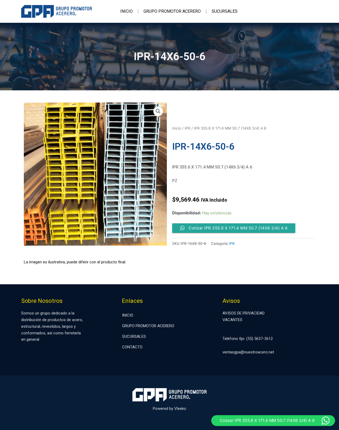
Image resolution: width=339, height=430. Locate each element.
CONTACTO (132, 347)
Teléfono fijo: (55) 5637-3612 (247, 338)
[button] (158, 111)
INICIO (126, 11)
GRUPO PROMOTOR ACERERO (172, 11)
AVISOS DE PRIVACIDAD (243, 313)
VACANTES (232, 319)
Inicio (176, 128)
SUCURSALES (225, 11)
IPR (187, 128)
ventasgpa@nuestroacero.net (248, 352)
